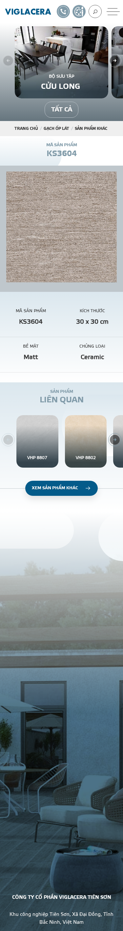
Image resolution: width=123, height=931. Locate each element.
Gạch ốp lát (56, 128)
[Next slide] (114, 60)
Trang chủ (26, 128)
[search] (95, 11)
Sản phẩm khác (91, 128)
